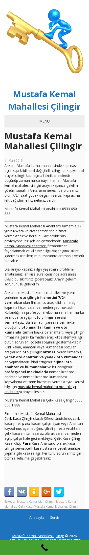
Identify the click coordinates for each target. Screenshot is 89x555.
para (26, 423)
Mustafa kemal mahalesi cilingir (40, 183)
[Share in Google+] (46, 492)
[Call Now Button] (44, 547)
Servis (55, 517)
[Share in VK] (22, 492)
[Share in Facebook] (9, 492)
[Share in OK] (34, 492)
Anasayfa (36, 517)
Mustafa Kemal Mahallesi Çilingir (45, 100)
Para (26, 443)
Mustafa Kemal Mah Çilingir (36, 501)
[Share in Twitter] (59, 492)
